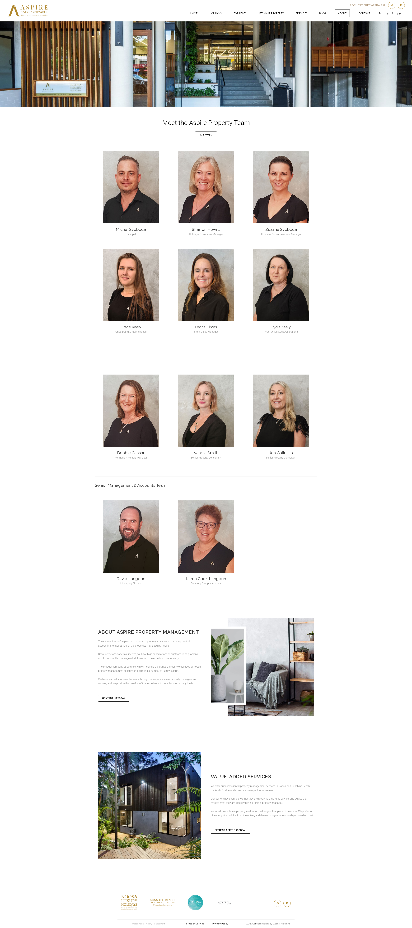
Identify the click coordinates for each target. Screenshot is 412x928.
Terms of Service (194, 924)
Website (256, 924)
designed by (266, 924)
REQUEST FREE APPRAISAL (368, 5)
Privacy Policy (220, 924)
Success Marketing (281, 924)
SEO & (248, 924)
